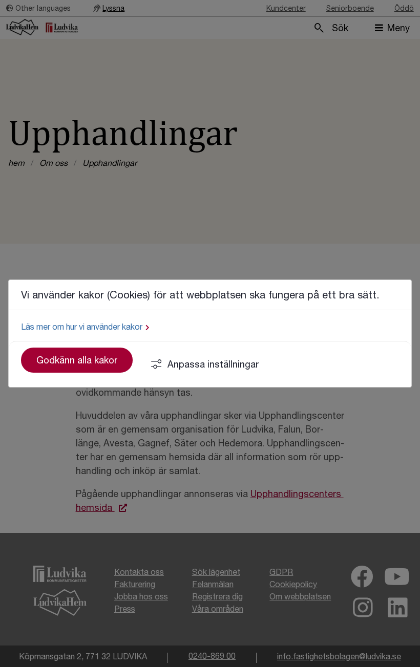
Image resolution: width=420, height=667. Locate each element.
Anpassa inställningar (213, 364)
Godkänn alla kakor (76, 360)
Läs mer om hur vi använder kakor (81, 326)
